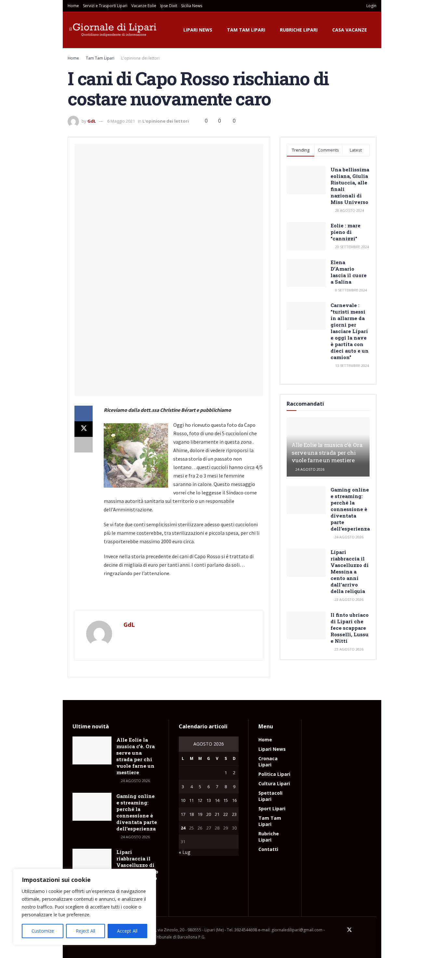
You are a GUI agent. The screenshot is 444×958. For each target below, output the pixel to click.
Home (73, 5)
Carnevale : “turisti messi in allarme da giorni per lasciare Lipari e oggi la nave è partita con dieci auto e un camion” (350, 331)
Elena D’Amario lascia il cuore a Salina (349, 272)
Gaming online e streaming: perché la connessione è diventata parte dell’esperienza (350, 509)
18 (191, 814)
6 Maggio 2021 (121, 121)
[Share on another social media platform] (83, 444)
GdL (91, 121)
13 (208, 800)
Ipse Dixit (168, 5)
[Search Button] (351, 6)
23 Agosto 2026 (348, 599)
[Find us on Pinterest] (358, 930)
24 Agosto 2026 (309, 469)
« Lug (184, 852)
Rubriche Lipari (299, 30)
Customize (43, 931)
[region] (84, 907)
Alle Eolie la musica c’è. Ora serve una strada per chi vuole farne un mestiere (327, 452)
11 (191, 800)
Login (370, 5)
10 (183, 800)
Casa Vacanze (349, 30)
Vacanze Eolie (143, 5)
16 (234, 800)
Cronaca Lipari (268, 761)
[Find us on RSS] (374, 930)
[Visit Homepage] (113, 30)
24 (183, 828)
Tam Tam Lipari (246, 30)
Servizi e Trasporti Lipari (105, 5)
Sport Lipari (271, 808)
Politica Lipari (274, 774)
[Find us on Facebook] (341, 930)
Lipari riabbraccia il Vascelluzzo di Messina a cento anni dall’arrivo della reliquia (350, 571)
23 (234, 814)
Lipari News (197, 30)
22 (225, 814)
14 (217, 800)
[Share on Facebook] (83, 413)
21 (217, 814)
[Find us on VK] (366, 930)
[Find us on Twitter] (349, 930)
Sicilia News (191, 5)
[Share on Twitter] (83, 429)
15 (225, 800)
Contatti (268, 849)
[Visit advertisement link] (168, 597)
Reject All (85, 931)
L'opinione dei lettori (140, 58)
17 (183, 814)
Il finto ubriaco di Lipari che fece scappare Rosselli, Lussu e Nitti (350, 628)
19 (200, 814)
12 (200, 800)
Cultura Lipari (274, 783)
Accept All (127, 931)
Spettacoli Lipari (270, 796)
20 (208, 814)
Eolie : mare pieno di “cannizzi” (345, 232)
